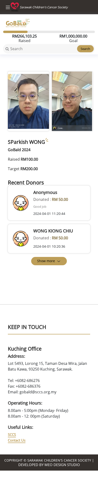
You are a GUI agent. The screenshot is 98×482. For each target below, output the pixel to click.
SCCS (12, 434)
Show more (46, 261)
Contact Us (16, 440)
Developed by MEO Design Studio (49, 464)
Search (85, 49)
